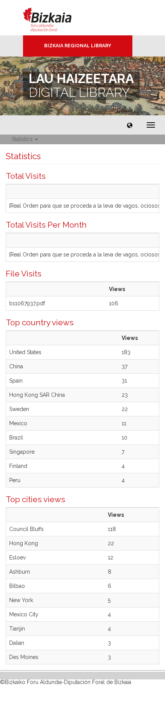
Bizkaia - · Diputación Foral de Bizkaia (55, 17)
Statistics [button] (23, 139)
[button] (130, 124)
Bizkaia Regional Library (77, 45)
